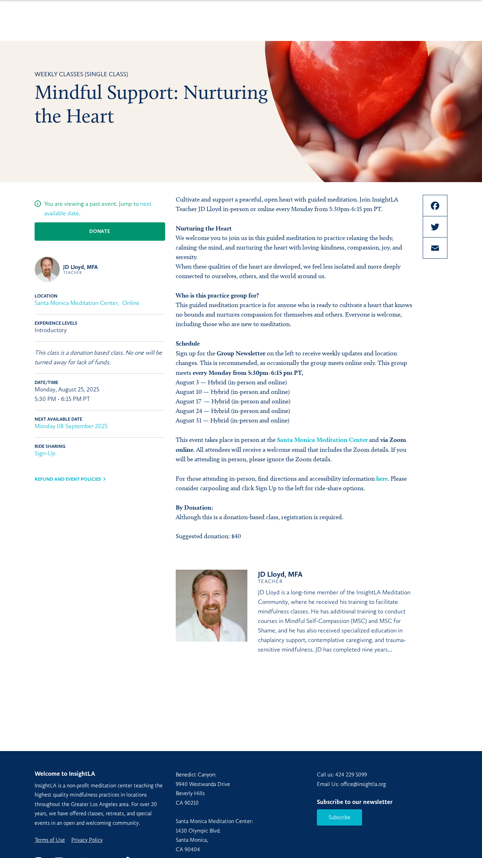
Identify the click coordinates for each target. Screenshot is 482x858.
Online (130, 303)
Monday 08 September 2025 (71, 426)
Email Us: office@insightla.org (351, 784)
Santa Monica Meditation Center (76, 303)
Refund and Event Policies (68, 479)
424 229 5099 (351, 774)
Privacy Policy (87, 840)
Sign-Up (45, 453)
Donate (99, 231)
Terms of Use (50, 840)
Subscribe (339, 817)
